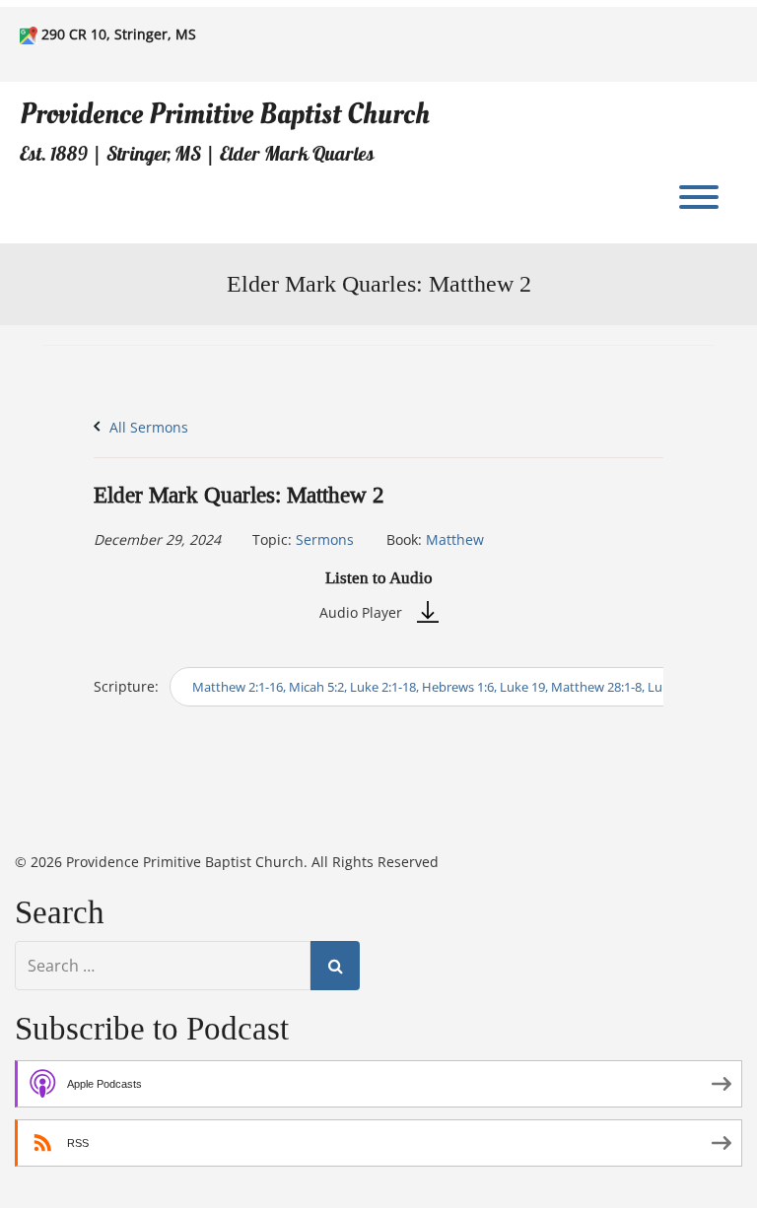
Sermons (325, 539)
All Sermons (146, 427)
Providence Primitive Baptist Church (225, 114)
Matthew (455, 539)
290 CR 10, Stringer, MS (118, 34)
